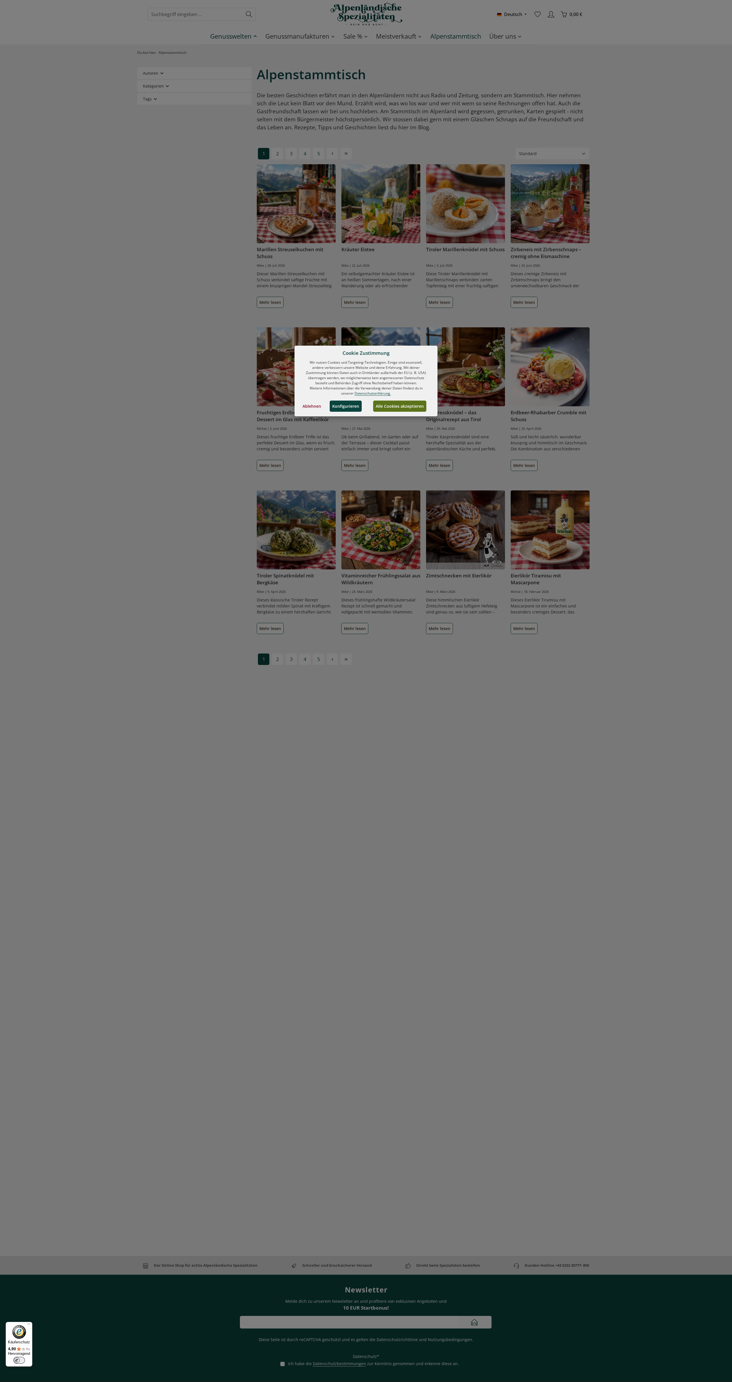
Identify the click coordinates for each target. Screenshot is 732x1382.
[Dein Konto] (551, 14)
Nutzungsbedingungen (450, 1339)
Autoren (150, 73)
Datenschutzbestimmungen (339, 1363)
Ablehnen (312, 406)
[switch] (19, 1360)
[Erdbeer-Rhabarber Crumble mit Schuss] (550, 366)
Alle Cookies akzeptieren (400, 406)
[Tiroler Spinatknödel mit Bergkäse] (296, 529)
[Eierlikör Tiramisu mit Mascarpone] (550, 529)
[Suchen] (249, 14)
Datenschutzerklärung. (373, 393)
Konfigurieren (345, 406)
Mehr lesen (270, 302)
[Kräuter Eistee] (380, 203)
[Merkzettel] (537, 14)
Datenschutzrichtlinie (397, 1339)
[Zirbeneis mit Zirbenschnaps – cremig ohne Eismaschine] (550, 203)
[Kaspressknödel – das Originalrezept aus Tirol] (465, 366)
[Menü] (28, 1325)
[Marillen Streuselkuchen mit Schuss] (296, 203)
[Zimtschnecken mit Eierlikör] (465, 529)
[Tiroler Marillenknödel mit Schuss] (465, 203)
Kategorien (153, 86)
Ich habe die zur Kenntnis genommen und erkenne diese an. (373, 1363)
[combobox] (195, 14)
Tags (147, 99)
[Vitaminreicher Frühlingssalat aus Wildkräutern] (380, 529)
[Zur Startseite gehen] (366, 14)
